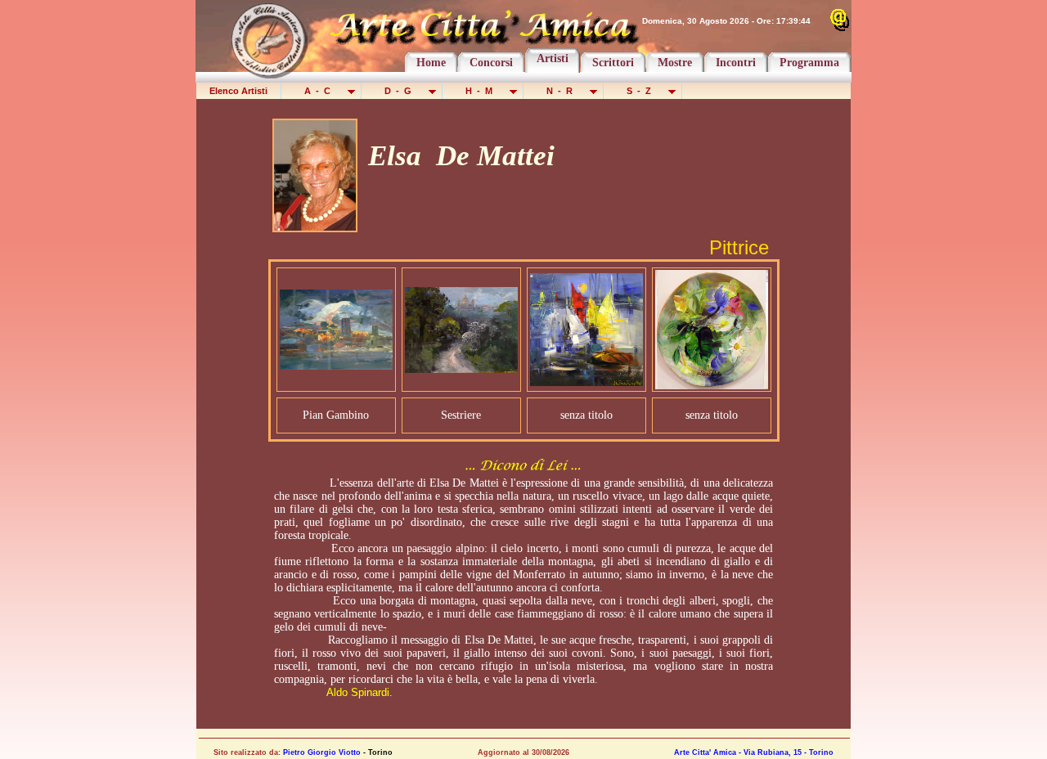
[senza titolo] (586, 381)
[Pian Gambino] (336, 365)
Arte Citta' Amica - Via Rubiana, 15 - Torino (754, 752)
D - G (399, 91)
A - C (319, 91)
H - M (480, 91)
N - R (561, 91)
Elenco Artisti (238, 91)
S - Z (640, 91)
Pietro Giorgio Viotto (322, 752)
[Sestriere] (461, 368)
